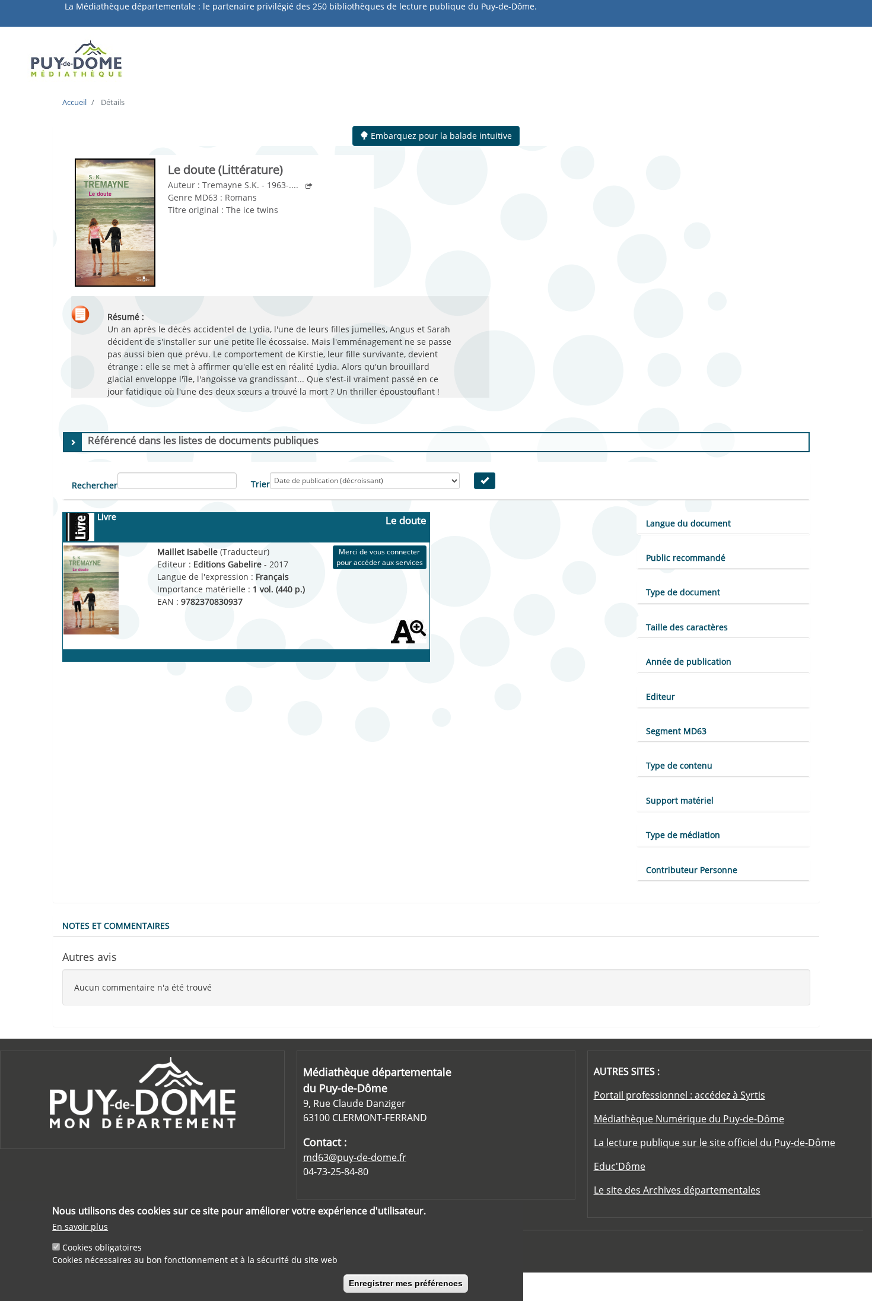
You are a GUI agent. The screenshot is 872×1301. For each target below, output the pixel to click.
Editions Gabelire (228, 564)
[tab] (436, 442)
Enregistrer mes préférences (406, 1283)
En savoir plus (80, 1226)
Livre (106, 516)
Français (272, 576)
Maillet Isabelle (188, 551)
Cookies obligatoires (102, 1247)
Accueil (74, 102)
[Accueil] (122, 58)
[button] (246, 655)
